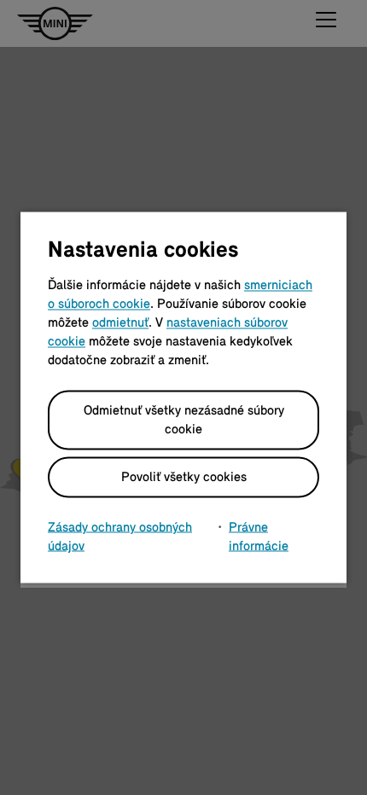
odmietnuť (120, 323)
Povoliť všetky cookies (184, 478)
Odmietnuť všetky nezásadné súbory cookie (184, 420)
